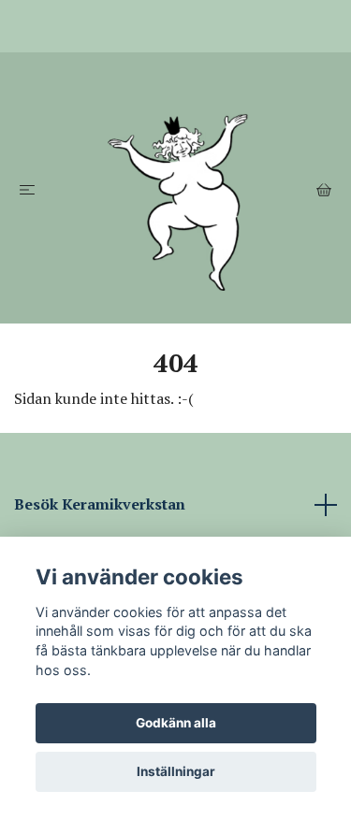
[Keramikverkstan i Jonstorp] (175, 188)
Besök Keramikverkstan (99, 504)
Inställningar (176, 771)
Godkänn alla (176, 722)
